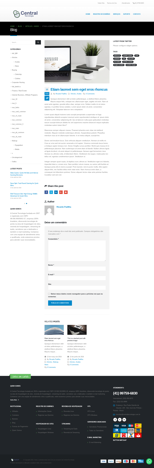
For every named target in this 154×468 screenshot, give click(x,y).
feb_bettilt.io (16, 87)
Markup (55, 362)
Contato (137, 14)
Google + (61, 192)
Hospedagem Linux (44, 429)
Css (124, 58)
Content (117, 58)
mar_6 (14, 103)
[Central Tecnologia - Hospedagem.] (25, 14)
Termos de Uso (112, 3)
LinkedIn (56, 192)
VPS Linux (91, 411)
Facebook (46, 192)
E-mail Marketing (95, 442)
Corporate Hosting (18, 82)
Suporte (126, 14)
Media (17, 149)
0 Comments (90, 94)
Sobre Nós (101, 3)
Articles (73, 94)
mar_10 (14, 99)
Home (88, 14)
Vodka (14, 162)
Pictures (117, 61)
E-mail (51, 274)
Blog (13, 423)
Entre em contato (20, 377)
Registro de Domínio (101, 14)
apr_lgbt (15, 53)
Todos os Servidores (96, 430)
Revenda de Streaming (72, 432)
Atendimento (126, 3)
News (46, 365)
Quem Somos (17, 430)
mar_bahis (15, 107)
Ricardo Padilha (61, 94)
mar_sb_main (16, 137)
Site (49, 284)
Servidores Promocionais (98, 427)
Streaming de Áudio (70, 429)
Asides (79, 94)
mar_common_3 (17, 124)
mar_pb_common (18, 132)
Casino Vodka (127, 55)
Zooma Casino (128, 61)
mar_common (17, 120)
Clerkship (18, 74)
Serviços (116, 14)
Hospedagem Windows (46, 432)
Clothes (17, 78)
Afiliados (15, 411)
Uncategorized (17, 157)
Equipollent (19, 145)
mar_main (15, 128)
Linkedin (124, 419)
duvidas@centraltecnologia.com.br (128, 414)
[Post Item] (54, 330)
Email (65, 192)
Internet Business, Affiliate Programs (25, 95)
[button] (25, 203)
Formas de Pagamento (20, 426)
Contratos (15, 415)
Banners (15, 419)
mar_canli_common (19, 111)
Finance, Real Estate (19, 91)
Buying (14, 70)
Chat (136, 55)
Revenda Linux (69, 411)
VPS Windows (92, 415)
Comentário (53, 239)
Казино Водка (131, 65)
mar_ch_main (16, 116)
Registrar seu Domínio (45, 415)
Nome (51, 265)
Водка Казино (119, 65)
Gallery (131, 58)
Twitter (51, 192)
